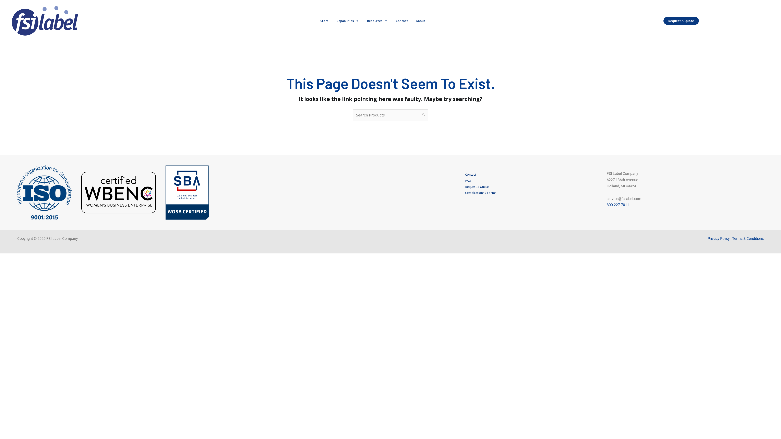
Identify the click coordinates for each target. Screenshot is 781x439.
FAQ (468, 180)
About (420, 21)
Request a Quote (477, 187)
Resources (375, 21)
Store (324, 21)
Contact (402, 21)
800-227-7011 (618, 205)
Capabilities (345, 21)
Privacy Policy (719, 238)
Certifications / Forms (480, 193)
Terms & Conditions (748, 238)
